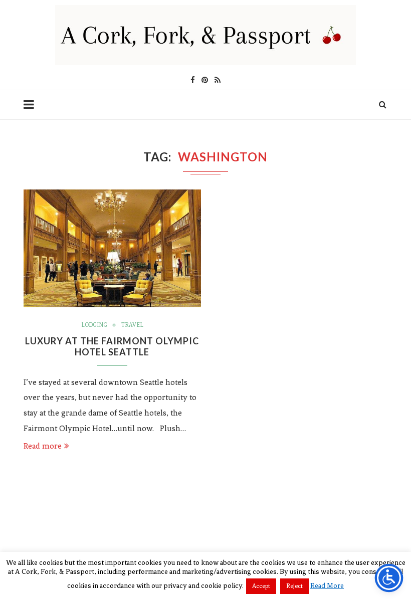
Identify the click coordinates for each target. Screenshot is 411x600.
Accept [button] (261, 585)
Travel (132, 324)
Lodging (94, 324)
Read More (327, 585)
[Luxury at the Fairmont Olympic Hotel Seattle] (112, 248)
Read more (43, 446)
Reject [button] (294, 585)
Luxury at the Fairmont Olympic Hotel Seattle (112, 346)
